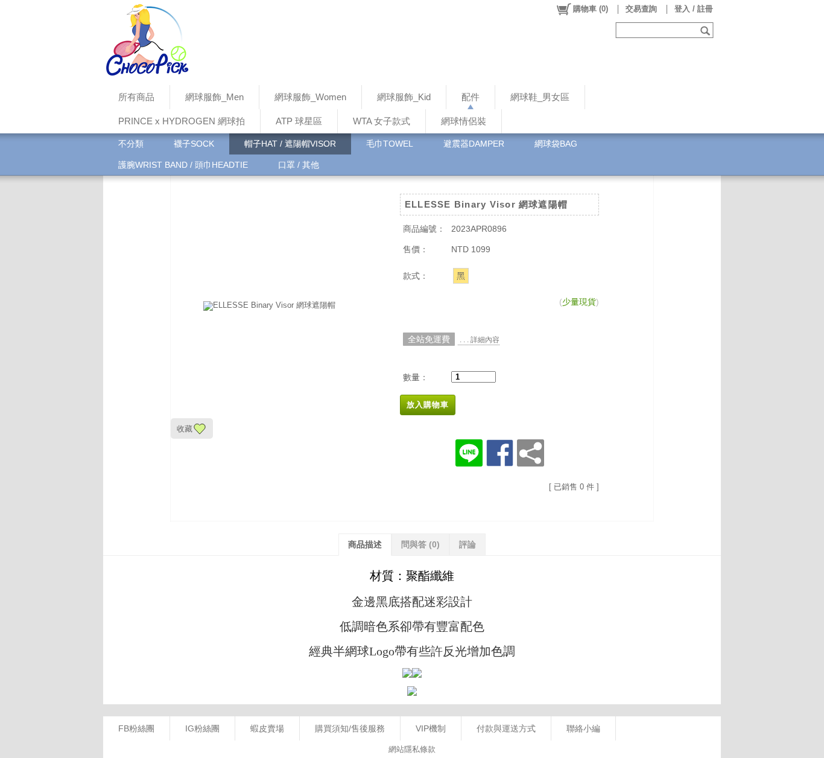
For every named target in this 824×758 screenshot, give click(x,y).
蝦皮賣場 (267, 728)
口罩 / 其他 (298, 165)
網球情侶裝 (463, 121)
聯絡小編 (583, 728)
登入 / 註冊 (693, 8)
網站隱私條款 (412, 749)
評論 (467, 544)
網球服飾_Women (310, 97)
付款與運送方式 (506, 728)
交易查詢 (641, 8)
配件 (470, 97)
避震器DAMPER (473, 143)
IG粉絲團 (202, 728)
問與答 (420, 544)
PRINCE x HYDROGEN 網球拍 (181, 121)
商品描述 (365, 544)
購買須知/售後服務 (350, 728)
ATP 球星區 (299, 121)
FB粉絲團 (136, 728)
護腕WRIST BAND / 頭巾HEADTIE (183, 165)
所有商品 (136, 97)
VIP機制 (431, 728)
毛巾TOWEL (389, 143)
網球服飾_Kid (404, 97)
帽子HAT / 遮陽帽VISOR (290, 143)
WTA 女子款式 (381, 121)
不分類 (131, 143)
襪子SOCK (194, 143)
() (590, 8)
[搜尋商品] (707, 30)
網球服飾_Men (214, 97)
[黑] (461, 276)
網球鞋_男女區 (539, 97)
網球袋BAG (555, 143)
